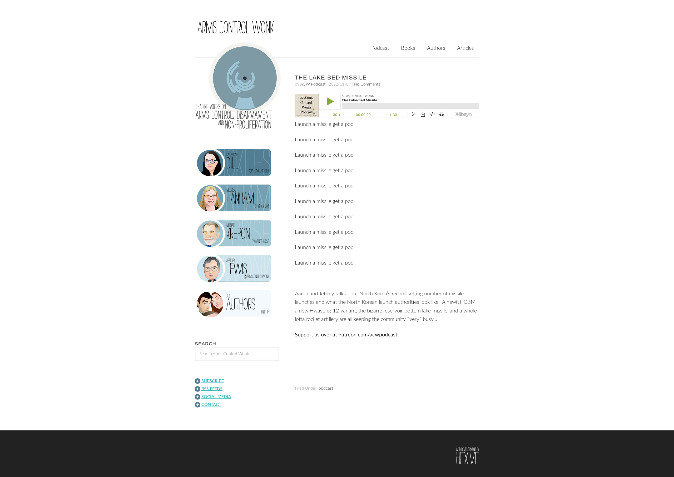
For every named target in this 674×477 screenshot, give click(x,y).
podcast (326, 388)
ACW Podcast (312, 84)
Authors (436, 48)
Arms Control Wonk (337, 23)
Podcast (380, 48)
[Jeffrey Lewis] (237, 269)
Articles (465, 48)
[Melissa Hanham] (237, 198)
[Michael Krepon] (237, 233)
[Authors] (237, 304)
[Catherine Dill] (237, 163)
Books (408, 48)
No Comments (367, 84)
